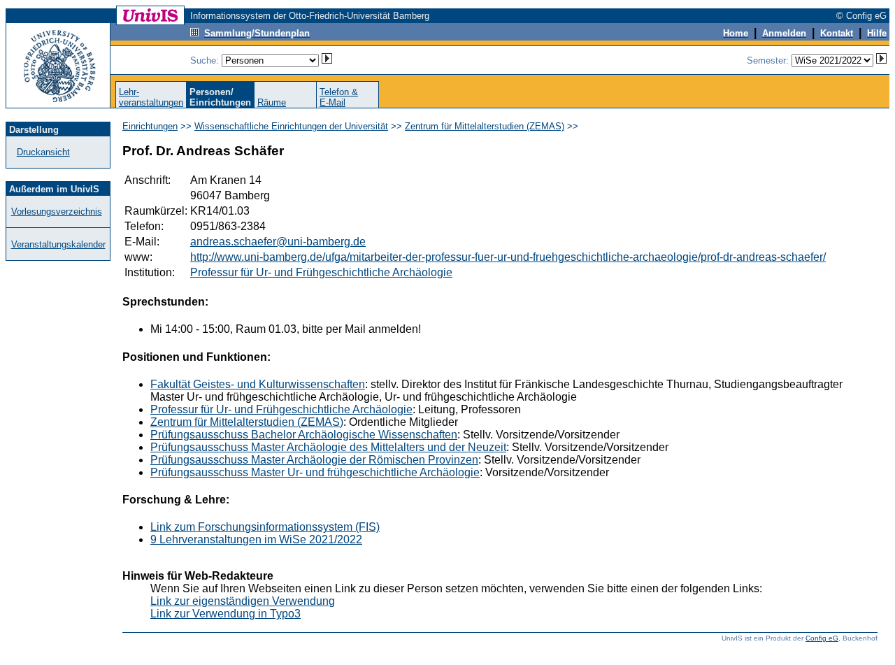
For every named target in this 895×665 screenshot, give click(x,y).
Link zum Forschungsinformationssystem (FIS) (265, 527)
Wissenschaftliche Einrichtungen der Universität (291, 126)
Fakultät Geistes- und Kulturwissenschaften (257, 384)
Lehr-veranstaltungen (151, 97)
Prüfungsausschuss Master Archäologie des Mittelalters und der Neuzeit (328, 447)
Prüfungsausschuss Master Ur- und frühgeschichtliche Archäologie (315, 472)
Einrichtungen (150, 126)
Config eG (822, 638)
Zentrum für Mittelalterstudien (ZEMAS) (484, 126)
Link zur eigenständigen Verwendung (242, 601)
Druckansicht (43, 152)
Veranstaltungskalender (58, 244)
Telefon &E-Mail (339, 97)
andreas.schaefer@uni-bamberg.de (278, 242)
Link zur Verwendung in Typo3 (225, 614)
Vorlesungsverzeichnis (56, 211)
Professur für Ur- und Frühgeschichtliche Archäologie (321, 272)
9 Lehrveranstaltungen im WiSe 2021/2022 (256, 539)
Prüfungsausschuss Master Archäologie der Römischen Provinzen (314, 460)
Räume (271, 102)
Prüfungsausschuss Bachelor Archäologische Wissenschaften (303, 435)
